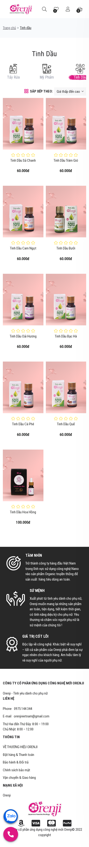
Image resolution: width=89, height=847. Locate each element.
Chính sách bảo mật (16, 770)
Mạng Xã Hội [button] (13, 785)
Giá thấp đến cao (69, 91)
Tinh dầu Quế (66, 424)
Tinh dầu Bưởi (65, 248)
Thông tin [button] (11, 737)
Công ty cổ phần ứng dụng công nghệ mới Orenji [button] (43, 683)
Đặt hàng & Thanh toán (18, 755)
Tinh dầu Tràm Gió (66, 160)
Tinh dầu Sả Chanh (23, 160)
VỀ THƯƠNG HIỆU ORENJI (20, 747)
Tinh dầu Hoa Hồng (23, 512)
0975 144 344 (23, 709)
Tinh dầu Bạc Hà (66, 336)
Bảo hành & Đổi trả (15, 762)
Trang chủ (9, 28)
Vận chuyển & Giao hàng (19, 777)
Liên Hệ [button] (8, 698)
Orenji (7, 795)
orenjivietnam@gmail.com (31, 716)
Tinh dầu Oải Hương (23, 336)
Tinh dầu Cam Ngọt (23, 248)
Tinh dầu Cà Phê (23, 424)
